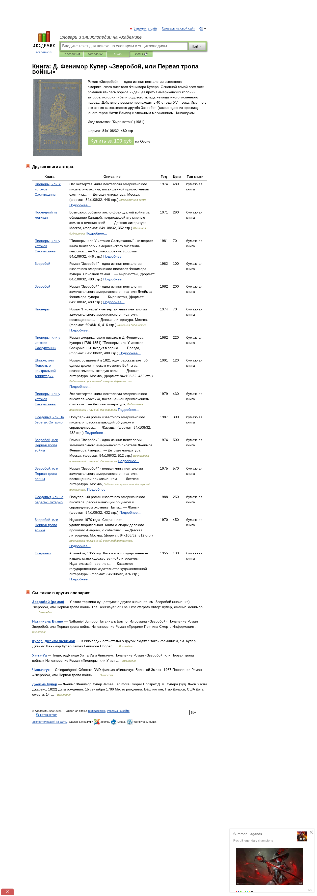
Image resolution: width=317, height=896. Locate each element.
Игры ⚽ (141, 54)
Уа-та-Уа (39, 655)
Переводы (95, 54)
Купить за (111, 141)
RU (201, 28)
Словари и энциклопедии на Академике (100, 37)
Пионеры (42, 309)
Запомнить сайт (145, 28)
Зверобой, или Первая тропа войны (46, 445)
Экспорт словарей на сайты (49, 721)
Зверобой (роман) (48, 602)
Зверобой (42, 264)
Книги (118, 54)
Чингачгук (41, 670)
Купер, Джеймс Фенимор (53, 641)
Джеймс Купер (44, 684)
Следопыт (43, 553)
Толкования (71, 54)
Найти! (197, 46)
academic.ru (44, 52)
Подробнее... (80, 205)
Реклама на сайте (118, 710)
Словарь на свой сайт (178, 28)
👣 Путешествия (46, 714)
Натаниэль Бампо (47, 621)
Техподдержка (97, 710)
